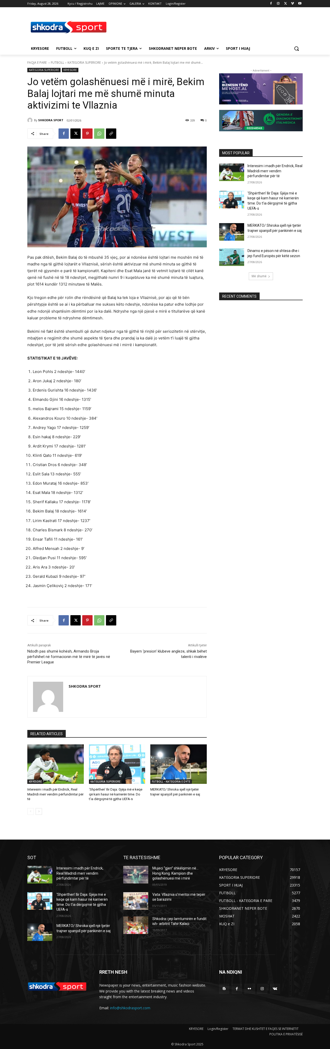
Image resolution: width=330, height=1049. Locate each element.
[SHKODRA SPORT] (30, 120)
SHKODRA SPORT (50, 120)
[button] (296, 48)
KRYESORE (70, 70)
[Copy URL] (111, 133)
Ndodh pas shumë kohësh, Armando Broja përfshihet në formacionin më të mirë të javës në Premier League (68, 656)
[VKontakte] (275, 989)
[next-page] (39, 811)
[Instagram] (278, 4)
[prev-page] (30, 811)
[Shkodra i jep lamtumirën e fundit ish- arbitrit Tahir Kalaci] (135, 925)
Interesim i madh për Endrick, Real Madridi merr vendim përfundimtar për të (55, 794)
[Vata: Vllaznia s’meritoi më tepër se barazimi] (135, 901)
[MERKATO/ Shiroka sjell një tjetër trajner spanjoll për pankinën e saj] (178, 764)
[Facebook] (271, 4)
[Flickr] (249, 989)
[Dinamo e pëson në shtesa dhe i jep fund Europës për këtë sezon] (231, 257)
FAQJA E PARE (37, 62)
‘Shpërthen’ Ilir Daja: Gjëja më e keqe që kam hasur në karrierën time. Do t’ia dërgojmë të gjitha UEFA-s (115, 794)
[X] (285, 4)
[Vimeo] (292, 4)
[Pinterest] (87, 133)
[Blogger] (224, 989)
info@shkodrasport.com (130, 1007)
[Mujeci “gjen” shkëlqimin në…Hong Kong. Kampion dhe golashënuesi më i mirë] (135, 874)
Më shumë (259, 276)
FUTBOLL (57, 62)
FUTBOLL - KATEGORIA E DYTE (171, 781)
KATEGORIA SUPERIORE (84, 62)
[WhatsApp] (99, 133)
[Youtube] (300, 4)
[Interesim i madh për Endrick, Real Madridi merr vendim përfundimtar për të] (55, 764)
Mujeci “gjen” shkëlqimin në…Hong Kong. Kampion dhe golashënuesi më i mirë (175, 873)
